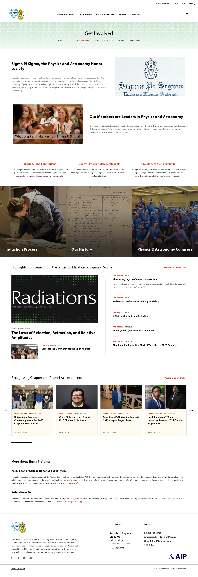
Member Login (162, 3)
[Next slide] (191, 411)
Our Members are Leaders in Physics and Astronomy (136, 116)
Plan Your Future (105, 14)
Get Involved (85, 14)
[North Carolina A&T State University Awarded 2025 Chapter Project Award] (165, 397)
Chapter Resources (104, 40)
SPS (69, 40)
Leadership (135, 40)
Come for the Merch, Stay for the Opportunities (65, 348)
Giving (192, 3)
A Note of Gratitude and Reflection (130, 316)
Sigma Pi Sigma (83, 40)
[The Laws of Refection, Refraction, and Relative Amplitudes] (54, 299)
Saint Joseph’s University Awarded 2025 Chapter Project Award (121, 418)
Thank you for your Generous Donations (133, 330)
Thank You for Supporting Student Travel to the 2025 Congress (145, 345)
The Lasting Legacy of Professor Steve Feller (135, 279)
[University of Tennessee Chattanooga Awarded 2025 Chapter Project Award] (32, 397)
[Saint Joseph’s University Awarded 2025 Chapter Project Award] (121, 397)
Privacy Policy (18, 568)
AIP (183, 3)
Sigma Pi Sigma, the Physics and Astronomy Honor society (56, 66)
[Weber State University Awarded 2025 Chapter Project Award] (77, 397)
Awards (121, 40)
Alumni (123, 14)
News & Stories (65, 14)
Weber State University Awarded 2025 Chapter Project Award (75, 418)
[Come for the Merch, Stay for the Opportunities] (24, 351)
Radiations (16, 328)
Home (60, 40)
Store (175, 3)
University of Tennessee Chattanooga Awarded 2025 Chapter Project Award (28, 420)
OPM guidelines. (72, 501)
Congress (136, 14)
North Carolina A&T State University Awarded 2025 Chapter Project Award (165, 420)
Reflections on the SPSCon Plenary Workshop (136, 301)
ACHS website (68, 483)
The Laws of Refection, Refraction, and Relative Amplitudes (53, 335)
